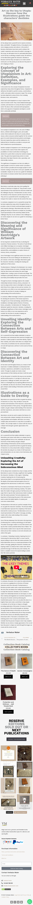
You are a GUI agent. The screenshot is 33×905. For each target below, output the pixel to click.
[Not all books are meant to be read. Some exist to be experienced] (24, 753)
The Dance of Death (8, 671)
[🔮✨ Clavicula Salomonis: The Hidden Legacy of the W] (24, 785)
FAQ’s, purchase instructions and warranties (13, 852)
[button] (24, 3)
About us (4, 858)
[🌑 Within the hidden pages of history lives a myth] (24, 769)
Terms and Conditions (7, 855)
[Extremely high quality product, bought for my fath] (8, 753)
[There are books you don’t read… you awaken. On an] (24, 802)
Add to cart (8, 676)
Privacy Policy (26, 895)
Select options (8, 712)
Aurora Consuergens (24, 671)
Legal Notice (18, 895)
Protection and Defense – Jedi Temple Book (8, 704)
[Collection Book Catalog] (11, 902)
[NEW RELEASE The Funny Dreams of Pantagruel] (8, 802)
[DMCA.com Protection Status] (6, 890)
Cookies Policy (5, 897)
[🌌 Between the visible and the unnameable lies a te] (8, 785)
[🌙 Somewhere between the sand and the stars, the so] (8, 769)
